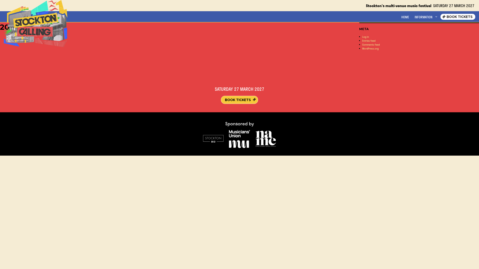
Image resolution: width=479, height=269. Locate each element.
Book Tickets (459, 17)
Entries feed (369, 41)
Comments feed (371, 45)
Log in (365, 37)
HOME (405, 17)
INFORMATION (423, 17)
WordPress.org (370, 48)
